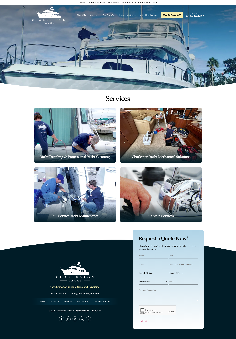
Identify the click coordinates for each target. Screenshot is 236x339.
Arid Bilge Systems (148, 15)
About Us (81, 15)
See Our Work (109, 15)
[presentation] (157, 310)
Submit (144, 321)
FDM (99, 311)
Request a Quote (172, 15)
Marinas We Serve (127, 15)
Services (94, 15)
